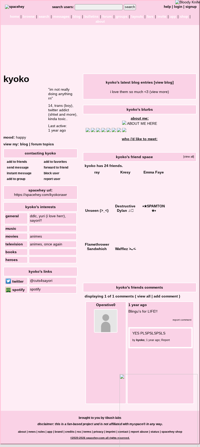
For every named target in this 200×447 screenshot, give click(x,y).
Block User (51, 173)
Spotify (18, 290)
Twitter (17, 281)
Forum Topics (42, 144)
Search (130, 7)
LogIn (178, 7)
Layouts (137, 16)
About (100, 21)
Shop (184, 16)
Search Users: (63, 7)
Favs (150, 16)
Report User (51, 179)
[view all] (188, 156)
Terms (87, 431)
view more (159, 92)
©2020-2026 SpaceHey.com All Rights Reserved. (100, 437)
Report (165, 340)
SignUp (191, 7)
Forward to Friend (55, 167)
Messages (61, 16)
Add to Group (15, 179)
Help (167, 7)
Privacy (98, 431)
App (173, 16)
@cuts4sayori (41, 280)
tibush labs (113, 417)
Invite (161, 16)
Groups (121, 16)
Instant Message (19, 173)
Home (14, 16)
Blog (76, 16)
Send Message (17, 167)
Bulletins (91, 16)
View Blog (163, 82)
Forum (107, 16)
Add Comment (166, 296)
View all (144, 296)
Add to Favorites (55, 162)
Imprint (111, 431)
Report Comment (181, 319)
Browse (29, 16)
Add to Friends (16, 162)
